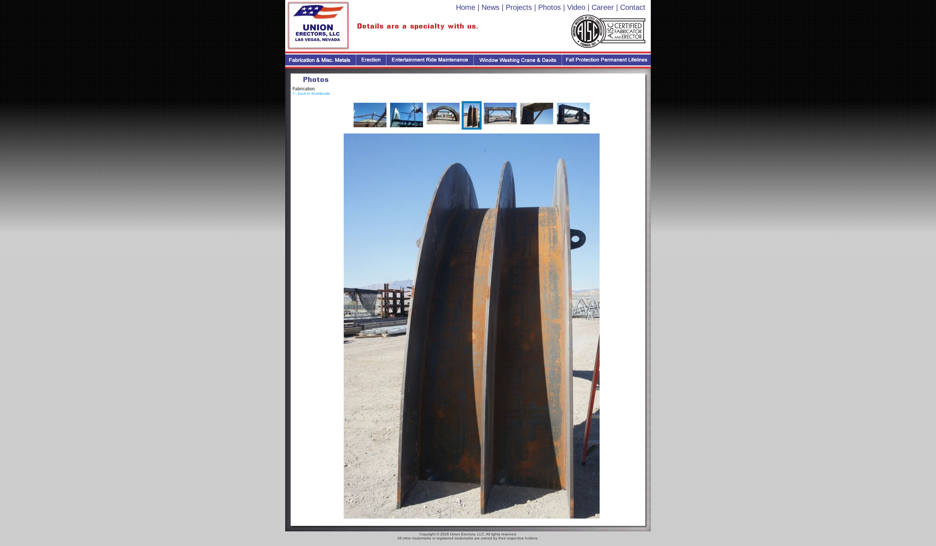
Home (465, 7)
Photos (549, 7)
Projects (519, 7)
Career (603, 7)
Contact (632, 7)
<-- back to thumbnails (311, 93)
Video (576, 7)
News (490, 7)
